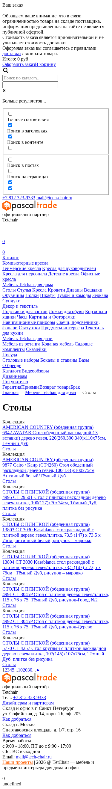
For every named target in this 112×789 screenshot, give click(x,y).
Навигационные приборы (28, 322)
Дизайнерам (14, 376)
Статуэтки (29, 327)
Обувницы (13, 295)
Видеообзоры (35, 370)
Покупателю (15, 381)
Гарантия (11, 387)
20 (25, 669)
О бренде (11, 365)
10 (20, 669)
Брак (75, 387)
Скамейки (36, 349)
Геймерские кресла (21, 268)
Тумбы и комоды (74, 295)
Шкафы (48, 295)
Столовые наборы (20, 360)
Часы (22, 316)
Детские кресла (63, 273)
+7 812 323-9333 (18, 197)
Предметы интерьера (62, 327)
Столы (9, 289)
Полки (32, 295)
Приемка (30, 387)
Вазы (84, 360)
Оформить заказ (18, 64)
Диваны (74, 289)
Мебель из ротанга (21, 343)
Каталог (10, 257)
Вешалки (93, 289)
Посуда (9, 354)
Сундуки (11, 300)
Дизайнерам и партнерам (28, 702)
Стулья (24, 289)
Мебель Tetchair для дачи (27, 338)
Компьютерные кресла (25, 262)
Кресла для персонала (24, 273)
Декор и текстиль (20, 306)
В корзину (45, 64)
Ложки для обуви (66, 311)
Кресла (39, 289)
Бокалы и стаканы (58, 360)
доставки (11, 53)
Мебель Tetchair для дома (27, 284)
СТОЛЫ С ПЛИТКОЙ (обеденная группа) (46, 491)
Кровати (56, 289)
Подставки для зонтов (24, 311)
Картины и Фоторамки (52, 316)
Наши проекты (17, 762)
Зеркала (100, 295)
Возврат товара (54, 387)
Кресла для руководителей (69, 268)
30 (29, 669)
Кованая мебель (57, 343)
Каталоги (12, 370)
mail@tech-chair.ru (54, 197)
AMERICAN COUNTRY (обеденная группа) (47, 427)
